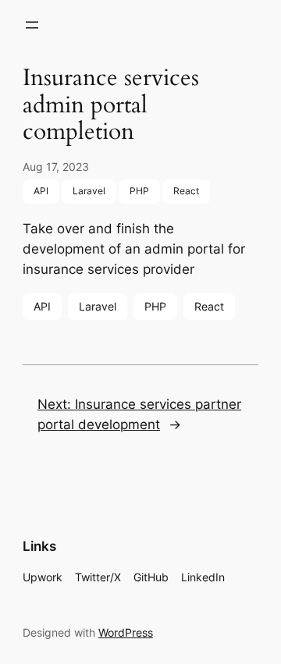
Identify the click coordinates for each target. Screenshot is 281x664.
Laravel (89, 191)
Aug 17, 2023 (56, 166)
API (41, 191)
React (186, 191)
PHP (139, 191)
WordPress (125, 632)
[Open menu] (32, 25)
